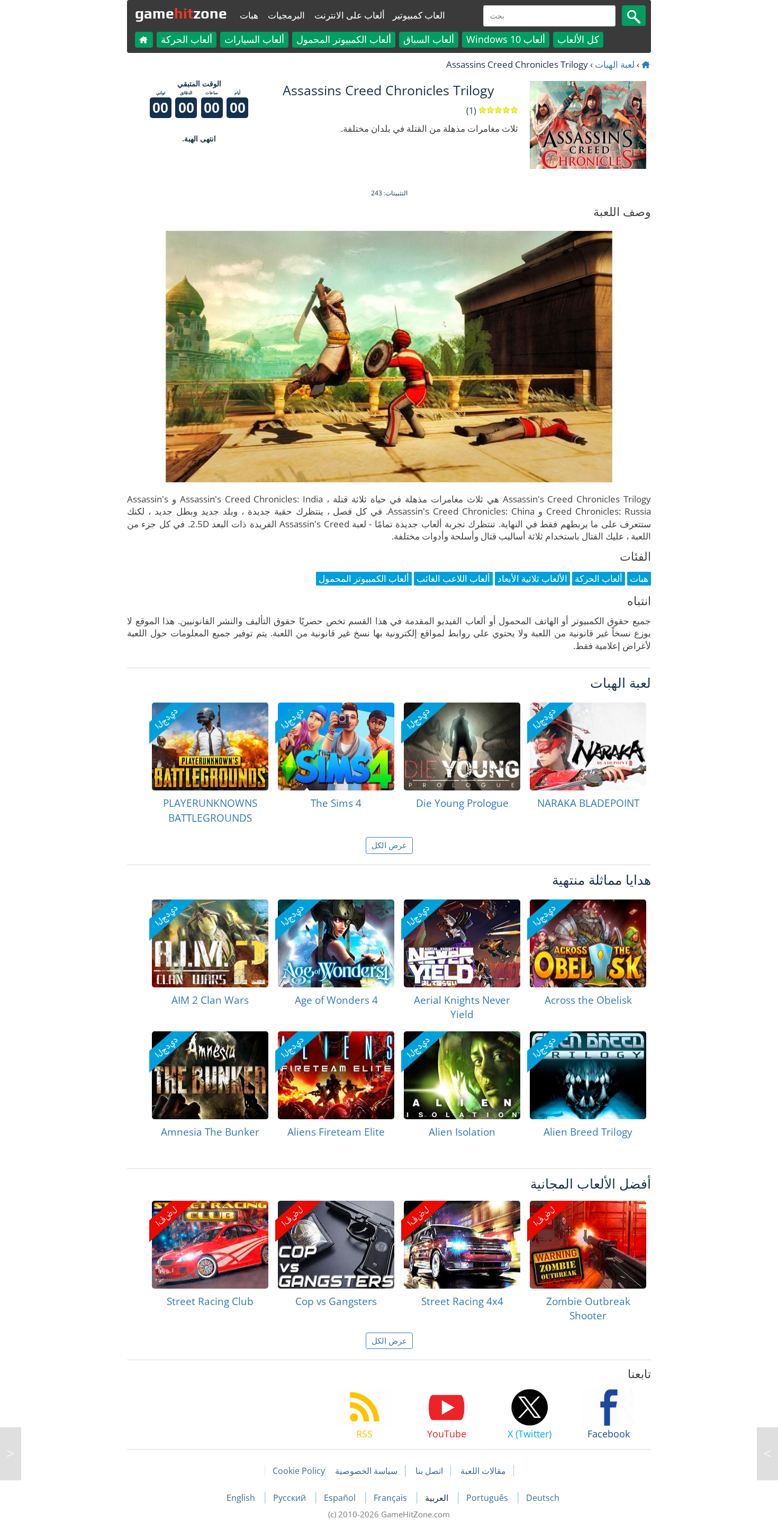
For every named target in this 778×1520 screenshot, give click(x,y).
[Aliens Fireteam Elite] (336, 1075)
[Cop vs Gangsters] (336, 1245)
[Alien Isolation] (462, 1075)
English (242, 1498)
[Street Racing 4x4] (462, 1245)
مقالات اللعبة (483, 1471)
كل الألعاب (578, 39)
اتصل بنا (429, 1471)
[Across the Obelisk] (588, 943)
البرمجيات (286, 15)
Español (341, 1498)
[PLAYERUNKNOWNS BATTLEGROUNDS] (210, 746)
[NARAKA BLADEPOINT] (588, 746)
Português (488, 1498)
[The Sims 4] (336, 746)
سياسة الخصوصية (366, 1471)
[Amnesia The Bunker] (210, 1075)
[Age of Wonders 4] (336, 943)
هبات (249, 15)
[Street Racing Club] (210, 1245)
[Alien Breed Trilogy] (588, 1075)
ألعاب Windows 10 (505, 39)
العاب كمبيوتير (419, 15)
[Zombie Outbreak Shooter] (588, 1245)
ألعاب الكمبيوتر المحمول (343, 39)
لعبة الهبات (615, 64)
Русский (290, 1498)
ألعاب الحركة (186, 39)
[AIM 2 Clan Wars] (210, 943)
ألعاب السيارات (254, 39)
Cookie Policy (299, 1471)
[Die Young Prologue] (462, 746)
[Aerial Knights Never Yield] (462, 943)
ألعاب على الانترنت (349, 15)
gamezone (181, 13)
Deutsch (542, 1498)
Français (391, 1498)
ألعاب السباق (428, 39)
